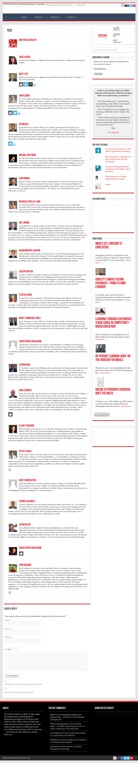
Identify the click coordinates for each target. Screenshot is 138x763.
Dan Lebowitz (25, 390)
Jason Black (25, 524)
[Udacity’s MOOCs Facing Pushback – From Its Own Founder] (100, 276)
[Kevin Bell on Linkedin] (14, 145)
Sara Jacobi (24, 57)
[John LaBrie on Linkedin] (19, 114)
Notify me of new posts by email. (19, 692)
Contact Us (80, 5)
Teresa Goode (25, 295)
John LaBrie (24, 95)
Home (10, 17)
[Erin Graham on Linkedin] (9, 593)
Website (8, 637)
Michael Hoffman (27, 155)
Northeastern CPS (28, 40)
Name (7, 620)
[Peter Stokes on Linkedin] (9, 470)
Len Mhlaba (24, 365)
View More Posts (102, 414)
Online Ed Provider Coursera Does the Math (112, 391)
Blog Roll (55, 17)
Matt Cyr (23, 74)
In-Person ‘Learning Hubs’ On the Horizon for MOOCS (112, 358)
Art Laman (24, 222)
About (24, 17)
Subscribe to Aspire (101, 57)
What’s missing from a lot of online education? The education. (67, 727)
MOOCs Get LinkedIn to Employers (108, 245)
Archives (71, 17)
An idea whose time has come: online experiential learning (118, 150)
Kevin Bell (24, 124)
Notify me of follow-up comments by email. (24, 684)
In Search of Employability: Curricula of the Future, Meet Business (117, 169)
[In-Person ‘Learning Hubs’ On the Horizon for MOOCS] (100, 353)
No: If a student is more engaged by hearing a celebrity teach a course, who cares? (113, 112)
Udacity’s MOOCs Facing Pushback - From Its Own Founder (110, 283)
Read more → (101, 339)
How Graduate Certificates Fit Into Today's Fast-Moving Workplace (118, 159)
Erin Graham (25, 565)
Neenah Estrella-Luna (29, 201)
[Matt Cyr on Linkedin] (34, 86)
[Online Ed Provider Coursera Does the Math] (100, 386)
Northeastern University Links (59, 5)
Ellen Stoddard (26, 426)
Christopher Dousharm (30, 341)
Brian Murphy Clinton (29, 250)
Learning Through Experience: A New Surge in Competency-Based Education (113, 323)
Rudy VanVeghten (27, 480)
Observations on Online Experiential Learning (115, 177)
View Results (113, 132)
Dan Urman (24, 178)
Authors (38, 17)
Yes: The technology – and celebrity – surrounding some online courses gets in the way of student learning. (113, 104)
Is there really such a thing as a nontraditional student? (67, 734)
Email (7, 629)
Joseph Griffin (26, 271)
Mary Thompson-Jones (30, 318)
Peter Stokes (25, 451)
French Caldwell (27, 501)
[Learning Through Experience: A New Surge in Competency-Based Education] (100, 316)
